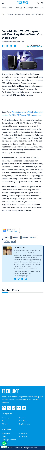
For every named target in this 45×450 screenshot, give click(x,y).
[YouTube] (18, 408)
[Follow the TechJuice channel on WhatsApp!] (4, 443)
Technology (18, 8)
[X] (7, 46)
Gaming (10, 14)
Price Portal (6, 434)
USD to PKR (23, 434)
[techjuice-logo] (22, 2)
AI (24, 8)
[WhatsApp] (15, 46)
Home (4, 8)
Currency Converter (9, 440)
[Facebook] (3, 46)
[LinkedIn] (11, 46)
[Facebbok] (4, 408)
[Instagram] (13, 408)
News (3, 421)
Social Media (23, 421)
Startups (30, 8)
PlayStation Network (29, 237)
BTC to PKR (23, 437)
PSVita (7, 241)
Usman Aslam (20, 247)
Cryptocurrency (24, 424)
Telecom (4, 424)
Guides (4, 437)
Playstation (16, 237)
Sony (13, 241)
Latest (10, 8)
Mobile (36, 8)
